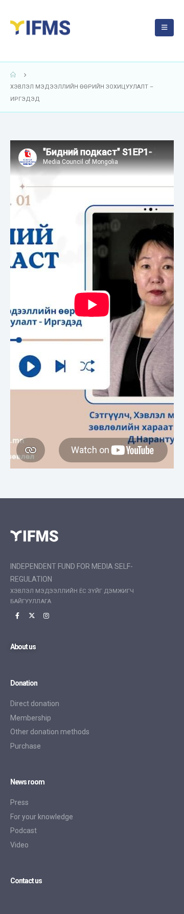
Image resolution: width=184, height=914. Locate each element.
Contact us (26, 881)
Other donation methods (49, 732)
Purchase (25, 746)
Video (19, 845)
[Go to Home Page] (13, 75)
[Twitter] (32, 615)
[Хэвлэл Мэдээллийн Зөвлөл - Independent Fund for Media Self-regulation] (53, 27)
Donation (23, 683)
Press (19, 802)
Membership (30, 718)
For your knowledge (41, 817)
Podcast (23, 830)
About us (23, 647)
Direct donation (34, 703)
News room (27, 782)
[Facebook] (17, 615)
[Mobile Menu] (164, 27)
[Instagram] (46, 615)
